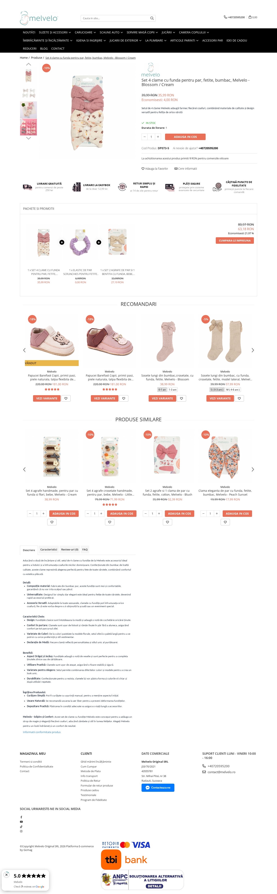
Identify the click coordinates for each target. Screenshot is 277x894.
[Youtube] (21, 822)
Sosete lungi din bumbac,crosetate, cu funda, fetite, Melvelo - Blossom (167, 377)
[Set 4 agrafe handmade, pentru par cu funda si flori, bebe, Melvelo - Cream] (52, 456)
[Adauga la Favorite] (66, 398)
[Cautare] (152, 18)
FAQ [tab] (85, 549)
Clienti (86, 753)
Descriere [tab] (29, 550)
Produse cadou (90, 790)
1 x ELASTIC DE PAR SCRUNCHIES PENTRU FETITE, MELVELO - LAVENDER (80, 272)
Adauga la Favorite (156, 168)
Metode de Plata (91, 771)
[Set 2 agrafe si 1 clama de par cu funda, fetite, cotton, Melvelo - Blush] (167, 456)
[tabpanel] (87, 111)
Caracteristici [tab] (48, 549)
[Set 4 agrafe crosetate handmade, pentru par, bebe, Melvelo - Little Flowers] (109, 456)
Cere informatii (187, 168)
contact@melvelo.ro (221, 772)
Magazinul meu (33, 753)
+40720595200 (218, 766)
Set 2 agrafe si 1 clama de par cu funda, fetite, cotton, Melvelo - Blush (167, 492)
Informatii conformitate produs (42, 732)
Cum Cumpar (89, 766)
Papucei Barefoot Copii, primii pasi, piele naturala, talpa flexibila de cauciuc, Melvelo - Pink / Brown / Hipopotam (110, 377)
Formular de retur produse (97, 785)
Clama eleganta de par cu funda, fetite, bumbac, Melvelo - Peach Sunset (225, 492)
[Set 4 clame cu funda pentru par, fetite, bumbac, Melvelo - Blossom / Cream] (87, 111)
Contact (24, 771)
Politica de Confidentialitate (36, 766)
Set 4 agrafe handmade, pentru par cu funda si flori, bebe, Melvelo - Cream (52, 492)
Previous (28, 65)
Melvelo (52, 371)
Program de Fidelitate (94, 800)
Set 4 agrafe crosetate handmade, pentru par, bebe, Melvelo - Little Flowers (110, 492)
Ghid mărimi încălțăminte (96, 761)
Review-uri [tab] (69, 549)
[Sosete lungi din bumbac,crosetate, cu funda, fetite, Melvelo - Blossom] (167, 341)
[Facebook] (21, 817)
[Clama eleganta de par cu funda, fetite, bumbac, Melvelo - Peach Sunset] (225, 456)
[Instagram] (21, 831)
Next (28, 138)
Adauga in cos (185, 137)
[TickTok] (21, 826)
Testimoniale (88, 795)
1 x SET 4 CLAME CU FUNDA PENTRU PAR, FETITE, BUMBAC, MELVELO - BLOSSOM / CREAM (44, 272)
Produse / (38, 58)
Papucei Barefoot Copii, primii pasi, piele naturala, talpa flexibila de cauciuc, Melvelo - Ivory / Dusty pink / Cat (52, 377)
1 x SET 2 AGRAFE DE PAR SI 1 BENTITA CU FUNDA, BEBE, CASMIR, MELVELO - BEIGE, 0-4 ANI (117, 272)
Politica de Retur (90, 780)
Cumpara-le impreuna (235, 240)
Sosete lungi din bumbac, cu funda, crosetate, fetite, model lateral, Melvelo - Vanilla (225, 377)
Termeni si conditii (31, 761)
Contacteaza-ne (160, 787)
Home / (25, 58)
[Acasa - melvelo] (40, 18)
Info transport (89, 776)
